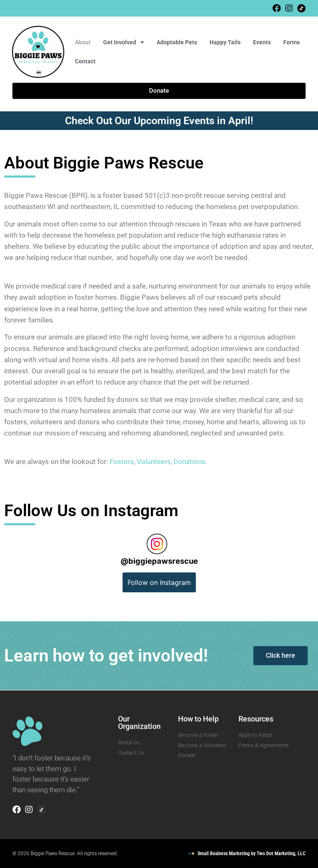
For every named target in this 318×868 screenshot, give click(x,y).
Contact (85, 61)
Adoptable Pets (177, 42)
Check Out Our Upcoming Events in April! (159, 121)
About (83, 42)
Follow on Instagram (159, 582)
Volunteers (154, 461)
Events (262, 42)
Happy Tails (225, 42)
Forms (291, 42)
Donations (189, 461)
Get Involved (119, 42)
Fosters (122, 461)
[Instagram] (289, 8)
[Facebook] (276, 8)
